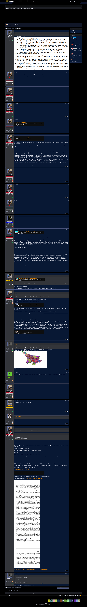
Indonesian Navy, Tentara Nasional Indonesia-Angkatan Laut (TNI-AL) (76, 38)
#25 (68, 119)
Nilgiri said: (16, 575)
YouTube (72, 31)
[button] (27, 1)
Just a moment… (16, 388)
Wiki (34, 1)
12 (17, 28)
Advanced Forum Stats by (43, 604)
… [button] (15, 28)
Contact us (61, 595)
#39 (68, 426)
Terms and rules (66, 595)
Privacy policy (72, 595)
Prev (7, 28)
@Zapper (41, 569)
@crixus (27, 569)
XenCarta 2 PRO (40, 605)
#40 (68, 573)
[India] (6, 24)
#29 (68, 200)
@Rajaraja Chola (37, 569)
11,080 (12, 224)
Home (20, 1)
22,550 (12, 82)
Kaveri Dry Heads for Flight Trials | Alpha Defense (23, 122)
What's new (40, 1)
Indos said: (16, 293)
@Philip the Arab (20, 269)
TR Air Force (73, 46)
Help (75, 595)
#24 (68, 103)
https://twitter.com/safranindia (19, 337)
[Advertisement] (43, 16)
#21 (68, 30)
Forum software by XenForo (43, 603)
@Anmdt (25, 269)
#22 (68, 72)
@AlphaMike (16, 269)
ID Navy (73, 42)
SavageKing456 (9, 35)
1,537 (12, 282)
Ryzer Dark (9, 595)
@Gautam (61, 265)
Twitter (72, 30)
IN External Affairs (74, 61)
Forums (25, 1)
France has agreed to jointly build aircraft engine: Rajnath (27, 231)
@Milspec (30, 569)
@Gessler (58, 265)
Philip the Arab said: (18, 416)
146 (12, 349)
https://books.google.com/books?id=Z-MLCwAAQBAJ (33, 478)
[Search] (78, 1)
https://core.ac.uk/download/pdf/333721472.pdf (21, 469)
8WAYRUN (48, 605)
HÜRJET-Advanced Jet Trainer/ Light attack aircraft (76, 45)
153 (10, 82)
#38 (68, 414)
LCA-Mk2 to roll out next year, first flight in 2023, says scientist (28, 303)
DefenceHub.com (53, 1)
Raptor (8, 26)
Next (19, 28)
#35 (68, 372)
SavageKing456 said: (18, 434)
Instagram (72, 32)
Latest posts (73, 35)
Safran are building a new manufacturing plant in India (26, 330)
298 (12, 421)
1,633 (12, 379)
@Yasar (27, 269)
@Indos (55, 265)
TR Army (73, 57)
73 (10, 224)
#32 (68, 273)
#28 (68, 184)
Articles (30, 1)
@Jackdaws (45, 569)
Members (46, 1)
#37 (68, 400)
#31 (68, 229)
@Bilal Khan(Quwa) (23, 569)
